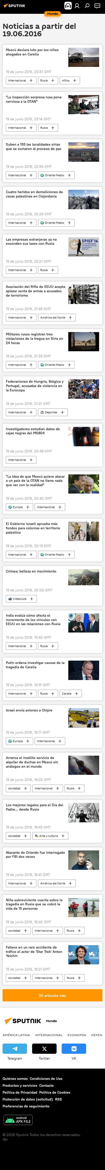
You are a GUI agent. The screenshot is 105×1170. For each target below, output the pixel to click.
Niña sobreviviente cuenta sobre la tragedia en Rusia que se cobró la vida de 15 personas (34, 904)
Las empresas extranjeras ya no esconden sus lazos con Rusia (31, 241)
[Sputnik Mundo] (15, 7)
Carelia (66, 693)
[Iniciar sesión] (77, 6)
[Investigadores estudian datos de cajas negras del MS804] (83, 436)
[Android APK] (18, 1120)
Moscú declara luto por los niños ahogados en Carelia (32, 52)
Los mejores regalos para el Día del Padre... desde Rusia (34, 807)
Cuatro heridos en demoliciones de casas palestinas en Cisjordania (34, 194)
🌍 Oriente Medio (52, 175)
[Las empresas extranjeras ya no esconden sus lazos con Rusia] (83, 246)
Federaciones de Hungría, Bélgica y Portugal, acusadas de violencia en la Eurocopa (34, 385)
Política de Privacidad (20, 1092)
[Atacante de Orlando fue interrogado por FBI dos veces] (83, 860)
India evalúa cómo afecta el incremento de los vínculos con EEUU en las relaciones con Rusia (33, 619)
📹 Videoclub (17, 599)
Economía (77, 1035)
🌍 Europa (15, 507)
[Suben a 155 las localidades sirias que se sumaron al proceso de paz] (83, 151)
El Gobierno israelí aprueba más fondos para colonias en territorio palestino (33, 528)
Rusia (44, 80)
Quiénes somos (15, 1078)
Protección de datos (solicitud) (28, 1099)
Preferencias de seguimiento (26, 1106)
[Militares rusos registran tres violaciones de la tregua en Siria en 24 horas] (83, 341)
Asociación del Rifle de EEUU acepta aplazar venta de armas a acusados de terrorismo (35, 291)
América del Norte (52, 317)
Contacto (46, 1085)
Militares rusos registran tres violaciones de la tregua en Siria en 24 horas (34, 338)
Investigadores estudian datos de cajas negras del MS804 (33, 431)
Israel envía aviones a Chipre (29, 710)
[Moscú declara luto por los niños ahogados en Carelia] (83, 57)
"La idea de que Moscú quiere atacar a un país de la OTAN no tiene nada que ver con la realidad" (35, 480)
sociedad (14, 788)
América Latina (16, 1035)
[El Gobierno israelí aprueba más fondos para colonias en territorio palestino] (83, 531)
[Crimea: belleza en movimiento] (83, 577)
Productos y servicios (20, 1085)
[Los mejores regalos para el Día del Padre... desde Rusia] (83, 812)
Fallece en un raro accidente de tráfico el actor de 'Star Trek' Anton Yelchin (34, 951)
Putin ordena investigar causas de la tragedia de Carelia (35, 665)
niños (66, 80)
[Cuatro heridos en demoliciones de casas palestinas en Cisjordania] (83, 199)
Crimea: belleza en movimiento (31, 571)
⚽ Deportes (48, 412)
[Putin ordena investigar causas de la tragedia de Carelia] (83, 670)
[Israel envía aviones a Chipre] (83, 718)
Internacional (17, 80)
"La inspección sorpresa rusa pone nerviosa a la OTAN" (34, 99)
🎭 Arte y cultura (46, 836)
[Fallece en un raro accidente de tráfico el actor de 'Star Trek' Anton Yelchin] (83, 954)
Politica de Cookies (54, 1092)
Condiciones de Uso (46, 1078)
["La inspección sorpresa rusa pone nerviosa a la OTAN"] (83, 104)
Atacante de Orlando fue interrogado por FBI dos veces (35, 854)
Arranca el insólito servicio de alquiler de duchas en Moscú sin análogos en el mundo (32, 762)
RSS (58, 1099)
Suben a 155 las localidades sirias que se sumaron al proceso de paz (33, 146)
